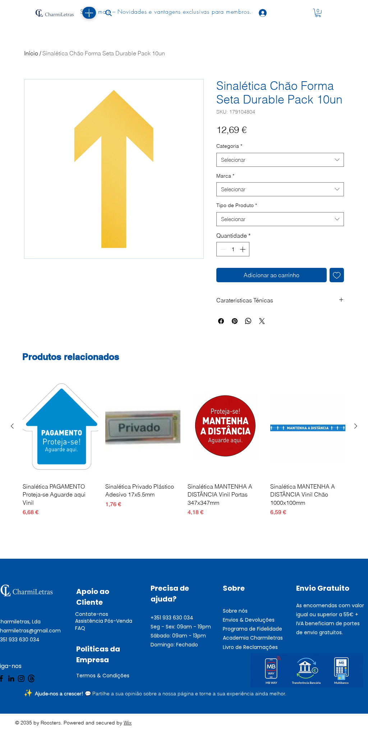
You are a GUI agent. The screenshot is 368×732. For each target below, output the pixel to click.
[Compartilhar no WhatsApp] (248, 321)
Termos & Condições (102, 675)
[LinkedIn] (11, 678)
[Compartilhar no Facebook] (221, 321)
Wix (128, 722)
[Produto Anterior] (12, 426)
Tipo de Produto (236, 205)
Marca (225, 176)
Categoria (229, 146)
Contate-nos (91, 614)
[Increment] (243, 249)
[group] (184, 446)
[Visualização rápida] (60, 426)
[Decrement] (222, 249)
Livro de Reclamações (250, 647)
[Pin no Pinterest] (234, 321)
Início (31, 53)
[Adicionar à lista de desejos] (337, 275)
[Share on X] (262, 321)
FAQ (80, 628)
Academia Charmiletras (253, 637)
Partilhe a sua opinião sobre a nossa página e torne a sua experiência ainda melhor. (189, 693)
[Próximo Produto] (355, 426)
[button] (318, 13)
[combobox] (280, 160)
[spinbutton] (232, 249)
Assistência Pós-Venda (103, 621)
